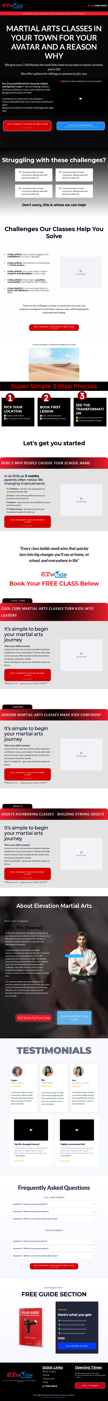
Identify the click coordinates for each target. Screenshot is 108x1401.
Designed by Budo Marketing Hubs (54, 1397)
